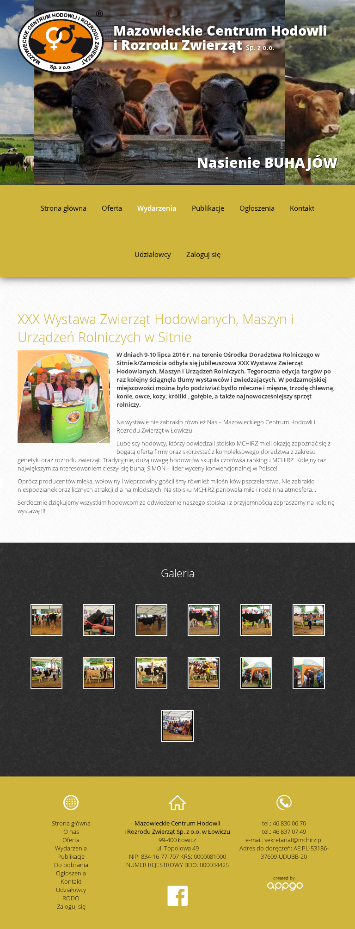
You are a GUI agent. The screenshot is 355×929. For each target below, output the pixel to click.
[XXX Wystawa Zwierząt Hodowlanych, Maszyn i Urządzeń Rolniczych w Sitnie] (64, 440)
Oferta (112, 208)
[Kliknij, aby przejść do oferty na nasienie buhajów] (177, 92)
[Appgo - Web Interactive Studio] (284, 889)
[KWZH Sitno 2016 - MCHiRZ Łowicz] (204, 620)
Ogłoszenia (257, 208)
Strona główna (63, 208)
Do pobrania (71, 865)
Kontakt (302, 208)
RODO (71, 898)
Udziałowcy (153, 254)
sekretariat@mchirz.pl (293, 840)
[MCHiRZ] (61, 71)
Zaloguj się (203, 254)
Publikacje (208, 208)
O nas (71, 831)
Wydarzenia (157, 208)
